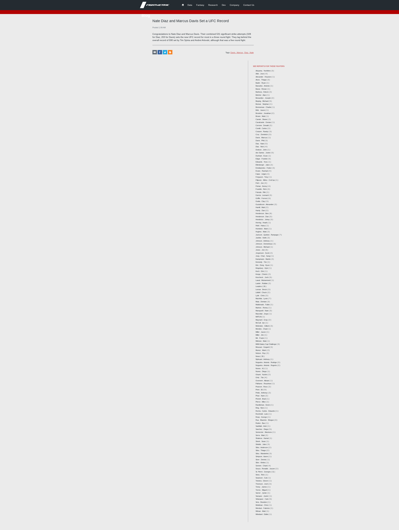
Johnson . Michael (263, 247)
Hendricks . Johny (263, 219)
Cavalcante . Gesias (264, 122)
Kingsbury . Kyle (262, 268)
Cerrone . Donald (262, 125)
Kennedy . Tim (261, 262)
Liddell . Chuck (261, 292)
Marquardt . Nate (262, 311)
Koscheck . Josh (262, 277)
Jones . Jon (260, 250)
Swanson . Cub (262, 478)
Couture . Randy (262, 131)
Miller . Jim (260, 335)
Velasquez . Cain (262, 499)
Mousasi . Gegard (263, 347)
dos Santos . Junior (263, 153)
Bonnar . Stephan (262, 104)
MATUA (259, 317)
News (258, 356)
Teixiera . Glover (262, 481)
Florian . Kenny (261, 186)
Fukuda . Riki (261, 192)
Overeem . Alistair (262, 381)
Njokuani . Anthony (263, 359)
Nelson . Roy (261, 353)
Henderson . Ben (262, 213)
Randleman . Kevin (263, 405)
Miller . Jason (261, 332)
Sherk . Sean (261, 441)
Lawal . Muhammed (263, 280)
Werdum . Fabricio (263, 508)
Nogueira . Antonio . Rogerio (266, 365)
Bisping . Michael (262, 101)
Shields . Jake (261, 444)
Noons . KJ (260, 368)
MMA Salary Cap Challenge (266, 344)
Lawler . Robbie (262, 283)
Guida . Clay (260, 201)
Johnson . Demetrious (264, 244)
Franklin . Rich (261, 189)
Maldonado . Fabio (263, 305)
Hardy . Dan (260, 210)
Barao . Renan (261, 89)
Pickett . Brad (261, 399)
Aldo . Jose (260, 74)
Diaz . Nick (260, 147)
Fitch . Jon (260, 183)
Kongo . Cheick (262, 274)
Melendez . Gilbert (263, 326)
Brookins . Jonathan (263, 113)
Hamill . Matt (260, 207)
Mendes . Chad (262, 329)
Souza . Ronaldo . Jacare (265, 469)
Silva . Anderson (262, 447)
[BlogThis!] (170, 52)
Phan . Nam (260, 396)
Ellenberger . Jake (263, 165)
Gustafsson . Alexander (265, 204)
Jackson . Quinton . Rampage (267, 235)
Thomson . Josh (262, 484)
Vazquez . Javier (262, 496)
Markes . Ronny (262, 308)
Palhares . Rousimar (264, 383)
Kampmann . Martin (263, 259)
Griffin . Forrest (262, 198)
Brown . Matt (261, 116)
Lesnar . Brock (261, 289)
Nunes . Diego (261, 371)
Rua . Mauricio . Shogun (265, 420)
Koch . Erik (260, 271)
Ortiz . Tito (260, 377)
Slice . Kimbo (261, 462)
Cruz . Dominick (262, 134)
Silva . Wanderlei (262, 453)
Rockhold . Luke (262, 414)
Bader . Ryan (261, 83)
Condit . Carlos (261, 128)
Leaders (259, 286)
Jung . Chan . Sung (263, 256)
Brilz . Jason (260, 110)
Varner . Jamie (261, 493)
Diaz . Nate (249, 53)
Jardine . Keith (261, 238)
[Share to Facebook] (160, 52)
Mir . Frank (260, 338)
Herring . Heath (262, 223)
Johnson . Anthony (263, 241)
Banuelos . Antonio (263, 86)
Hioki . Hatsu (261, 226)
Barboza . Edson (262, 92)
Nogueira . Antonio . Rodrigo (266, 362)
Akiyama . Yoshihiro (263, 71)
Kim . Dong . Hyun (263, 265)
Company (234, 5)
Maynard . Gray (262, 320)
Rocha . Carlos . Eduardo (265, 411)
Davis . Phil (260, 140)
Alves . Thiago (261, 80)
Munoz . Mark (261, 350)
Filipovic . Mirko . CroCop (265, 180)
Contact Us (248, 5)
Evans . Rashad (262, 171)
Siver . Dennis (261, 460)
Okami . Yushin (261, 374)
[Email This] (154, 52)
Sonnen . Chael (262, 466)
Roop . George (261, 417)
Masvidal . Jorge (262, 314)
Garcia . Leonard (262, 195)
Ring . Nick (260, 408)
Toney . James (261, 487)
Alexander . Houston (264, 77)
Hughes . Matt (261, 232)
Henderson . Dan (262, 216)
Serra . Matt (260, 435)
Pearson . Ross (262, 387)
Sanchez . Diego (262, 429)
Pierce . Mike (261, 402)
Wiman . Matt (261, 511)
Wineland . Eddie (262, 514)
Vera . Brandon (261, 502)
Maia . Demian (261, 302)
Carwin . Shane (262, 119)
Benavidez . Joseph (263, 98)
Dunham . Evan (262, 156)
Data (189, 5)
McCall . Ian (260, 323)
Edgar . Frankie (262, 159)
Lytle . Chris (260, 295)
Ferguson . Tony (262, 177)
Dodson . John (261, 150)
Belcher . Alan (261, 95)
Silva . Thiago (261, 450)
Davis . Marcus (237, 53)
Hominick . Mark (262, 229)
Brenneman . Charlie (264, 107)
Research (213, 5)
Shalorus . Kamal (262, 438)
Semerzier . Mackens (264, 432)
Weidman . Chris (262, 505)
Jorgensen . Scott (262, 253)
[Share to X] (165, 52)
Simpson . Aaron (262, 456)
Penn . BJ (259, 390)
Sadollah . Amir (261, 426)
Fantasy (200, 5)
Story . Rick (260, 475)
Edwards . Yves (262, 162)
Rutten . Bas (260, 423)
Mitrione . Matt (261, 341)
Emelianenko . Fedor (264, 168)
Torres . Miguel (261, 490)
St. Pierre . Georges (263, 472)
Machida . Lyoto (262, 298)
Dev (224, 5)
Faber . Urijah (261, 174)
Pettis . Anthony (262, 393)
